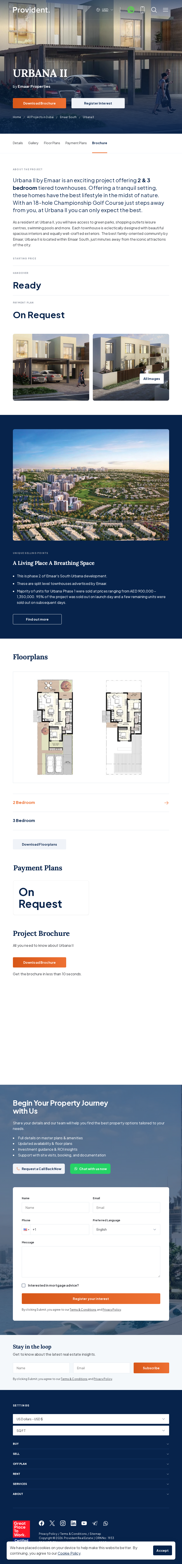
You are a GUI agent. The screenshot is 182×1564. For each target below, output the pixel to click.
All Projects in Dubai (40, 117)
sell (16, 1454)
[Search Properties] (154, 9)
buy (16, 1444)
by (31, 86)
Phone (26, 1220)
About (18, 1494)
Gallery (33, 143)
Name (26, 1198)
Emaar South (68, 117)
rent (16, 1474)
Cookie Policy (69, 1553)
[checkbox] (23, 1285)
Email (96, 1198)
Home (17, 117)
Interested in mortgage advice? (53, 1285)
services (20, 1484)
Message (28, 1242)
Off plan (20, 1464)
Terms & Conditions (83, 1309)
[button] (26, 1229)
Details (18, 143)
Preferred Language (106, 1220)
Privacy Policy (112, 1309)
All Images (151, 379)
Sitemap (95, 1533)
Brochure (99, 143)
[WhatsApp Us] (131, 9)
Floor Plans (52, 143)
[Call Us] (142, 9)
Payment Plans (76, 143)
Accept (162, 1550)
